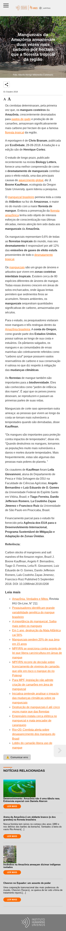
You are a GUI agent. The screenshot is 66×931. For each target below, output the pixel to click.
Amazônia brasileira (17, 329)
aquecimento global (31, 180)
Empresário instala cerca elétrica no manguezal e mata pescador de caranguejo (34, 721)
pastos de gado (21, 119)
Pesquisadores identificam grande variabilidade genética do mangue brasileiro (33, 612)
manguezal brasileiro (21, 197)
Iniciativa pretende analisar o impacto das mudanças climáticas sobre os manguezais (35, 698)
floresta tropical (14, 132)
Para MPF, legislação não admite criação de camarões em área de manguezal (32, 685)
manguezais (17, 267)
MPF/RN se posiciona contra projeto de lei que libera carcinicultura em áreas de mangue (37, 653)
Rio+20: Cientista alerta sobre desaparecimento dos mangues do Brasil (33, 734)
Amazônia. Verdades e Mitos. (30, 598)
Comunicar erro (17, 757)
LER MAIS (12, 806)
